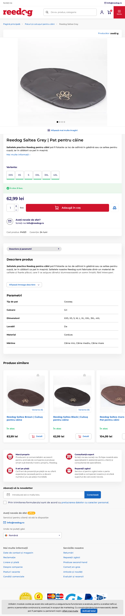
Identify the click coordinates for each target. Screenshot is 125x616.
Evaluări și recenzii (73, 576)
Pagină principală (11, 24)
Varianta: (12, 167)
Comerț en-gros (71, 567)
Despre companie (13, 567)
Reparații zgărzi (71, 557)
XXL (37, 174)
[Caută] (47, 12)
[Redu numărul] (16, 210)
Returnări (68, 552)
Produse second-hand (75, 562)
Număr (10, 208)
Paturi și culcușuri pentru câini (40, 24)
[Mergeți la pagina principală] (18, 12)
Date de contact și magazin (18, 552)
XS (19, 174)
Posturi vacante (11, 571)
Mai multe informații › (18, 154)
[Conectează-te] (101, 12)
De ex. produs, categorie (63, 12)
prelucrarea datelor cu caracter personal (85, 502)
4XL (55, 174)
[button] (119, 12)
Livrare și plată (11, 562)
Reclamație (9, 557)
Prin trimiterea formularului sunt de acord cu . (58, 502)
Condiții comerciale (13, 576)
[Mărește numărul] (16, 206)
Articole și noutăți (73, 571)
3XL (46, 174)
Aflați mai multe (70, 611)
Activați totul (89, 611)
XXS (10, 174)
